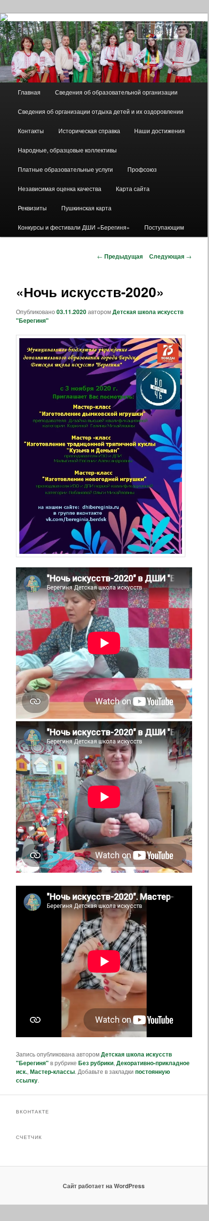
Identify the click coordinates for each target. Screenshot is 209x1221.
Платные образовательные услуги (65, 169)
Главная (29, 92)
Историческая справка (89, 130)
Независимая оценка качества (59, 188)
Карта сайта (133, 188)
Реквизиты (32, 208)
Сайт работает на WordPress (104, 1185)
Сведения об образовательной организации (116, 92)
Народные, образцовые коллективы (67, 150)
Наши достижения (159, 130)
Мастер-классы (52, 1071)
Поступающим (164, 227)
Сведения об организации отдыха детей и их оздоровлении (100, 111)
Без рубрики (95, 1062)
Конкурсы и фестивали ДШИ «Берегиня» (74, 227)
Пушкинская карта (86, 208)
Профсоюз (142, 169)
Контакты (31, 130)
